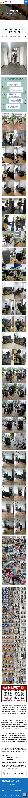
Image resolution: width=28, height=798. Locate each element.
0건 (6, 36)
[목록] (25, 36)
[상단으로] (25, 795)
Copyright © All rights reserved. (10, 795)
